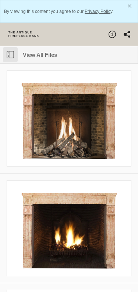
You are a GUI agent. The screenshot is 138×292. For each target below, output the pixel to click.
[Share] (127, 34)
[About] (112, 34)
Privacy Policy (98, 11)
